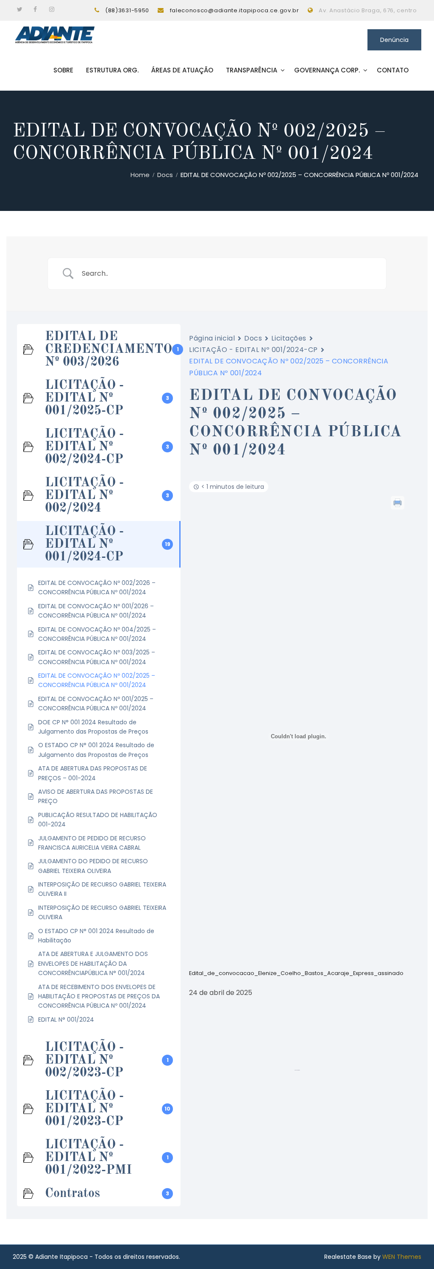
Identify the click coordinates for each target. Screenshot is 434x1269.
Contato (393, 70)
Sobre (63, 70)
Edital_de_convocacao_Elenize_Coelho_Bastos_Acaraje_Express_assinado (296, 973)
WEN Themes (401, 1256)
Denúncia (394, 40)
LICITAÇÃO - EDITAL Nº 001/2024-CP (253, 350)
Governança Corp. (327, 70)
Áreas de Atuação (182, 70)
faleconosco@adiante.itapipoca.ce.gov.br (234, 10)
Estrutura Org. (112, 70)
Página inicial (212, 338)
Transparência (251, 70)
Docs (253, 338)
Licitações (288, 338)
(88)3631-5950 (127, 10)
